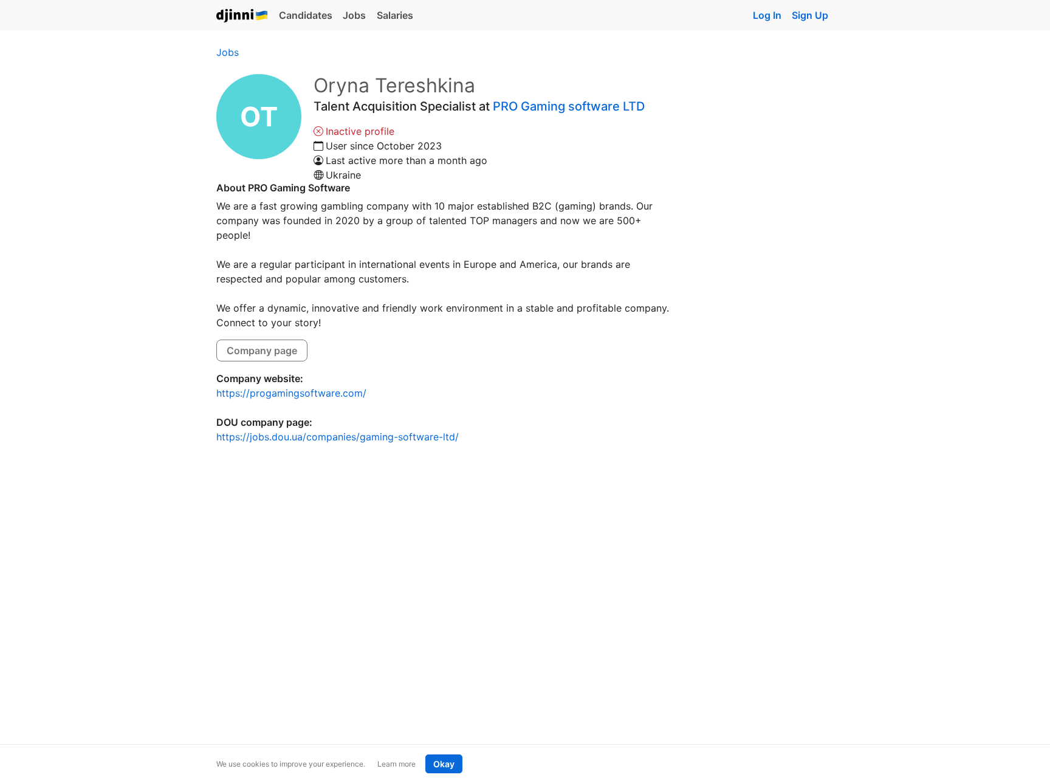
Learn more (396, 763)
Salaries (395, 15)
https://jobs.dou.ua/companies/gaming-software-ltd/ (337, 437)
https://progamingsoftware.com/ (291, 393)
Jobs (354, 15)
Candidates (305, 15)
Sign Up (810, 15)
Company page (262, 350)
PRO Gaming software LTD (569, 106)
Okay (444, 764)
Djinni (242, 16)
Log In (767, 15)
